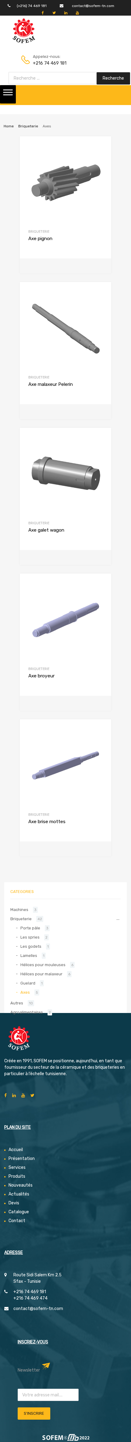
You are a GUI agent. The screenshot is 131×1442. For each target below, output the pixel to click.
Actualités (19, 1194)
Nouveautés (21, 1185)
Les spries (30, 937)
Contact (17, 1220)
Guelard (27, 983)
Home (9, 126)
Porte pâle (30, 928)
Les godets (30, 946)
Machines (19, 909)
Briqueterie (28, 126)
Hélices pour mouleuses (43, 964)
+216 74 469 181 (48, 63)
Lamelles (28, 955)
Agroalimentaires (26, 1012)
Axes (25, 992)
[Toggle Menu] (8, 94)
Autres (16, 1003)
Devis (14, 1203)
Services (17, 1167)
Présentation (22, 1158)
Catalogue (19, 1211)
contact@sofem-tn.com (93, 6)
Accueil (16, 1149)
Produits (17, 1176)
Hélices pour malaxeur (41, 974)
